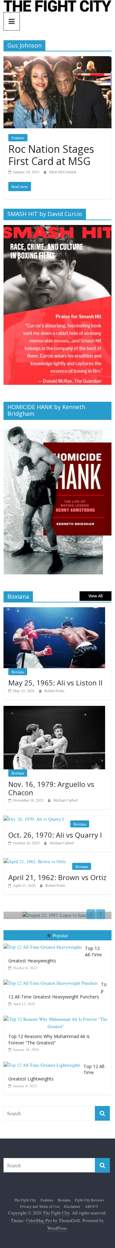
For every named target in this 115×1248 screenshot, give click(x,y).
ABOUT (91, 1206)
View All (95, 596)
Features (18, 137)
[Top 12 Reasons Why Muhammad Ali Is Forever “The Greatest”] (57, 1016)
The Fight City (25, 1199)
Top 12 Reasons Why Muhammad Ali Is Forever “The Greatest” (49, 1039)
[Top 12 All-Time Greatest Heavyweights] (44, 944)
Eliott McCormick (62, 171)
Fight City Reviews (89, 1199)
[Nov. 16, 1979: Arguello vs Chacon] (54, 709)
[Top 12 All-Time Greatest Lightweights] (43, 1062)
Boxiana (18, 671)
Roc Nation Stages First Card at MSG (51, 155)
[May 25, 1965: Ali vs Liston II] (54, 611)
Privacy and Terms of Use (39, 1206)
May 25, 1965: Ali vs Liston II (55, 682)
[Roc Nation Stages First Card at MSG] (57, 60)
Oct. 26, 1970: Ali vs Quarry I (55, 835)
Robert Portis (54, 690)
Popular (60, 935)
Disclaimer (72, 1206)
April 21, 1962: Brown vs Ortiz (57, 877)
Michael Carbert (65, 800)
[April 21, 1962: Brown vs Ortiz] (35, 861)
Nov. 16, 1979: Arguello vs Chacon (51, 788)
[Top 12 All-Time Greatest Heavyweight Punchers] (52, 980)
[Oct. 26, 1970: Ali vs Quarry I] (34, 819)
